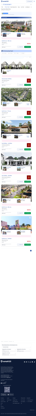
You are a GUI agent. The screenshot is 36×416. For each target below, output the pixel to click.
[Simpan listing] (30, 20)
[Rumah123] (4, 1)
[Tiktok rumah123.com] (34, 362)
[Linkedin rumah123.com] (32, 362)
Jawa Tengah (10, 341)
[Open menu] (34, 1)
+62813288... (21, 84)
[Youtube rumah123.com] (30, 361)
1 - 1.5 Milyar (22, 53)
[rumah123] (6, 361)
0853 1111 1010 (8, 377)
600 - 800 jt (10, 53)
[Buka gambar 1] (15, 34)
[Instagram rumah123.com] (28, 361)
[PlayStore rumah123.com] (10, 394)
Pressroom (2, 406)
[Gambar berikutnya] (30, 27)
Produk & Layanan (3, 401)
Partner (2, 403)
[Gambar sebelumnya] (2, 27)
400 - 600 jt (4, 53)
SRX (21, 403)
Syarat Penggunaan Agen (16, 403)
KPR (7, 401)
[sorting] (4, 7)
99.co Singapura (23, 401)
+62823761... (21, 46)
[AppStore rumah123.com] (4, 394)
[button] (15, 4)
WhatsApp (28, 46)
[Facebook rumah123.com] (24, 361)
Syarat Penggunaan (15, 401)
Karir (1, 404)
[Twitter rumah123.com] (26, 361)
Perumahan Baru (6, 341)
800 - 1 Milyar (16, 53)
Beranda (2, 341)
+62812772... (21, 213)
